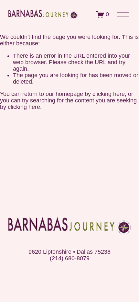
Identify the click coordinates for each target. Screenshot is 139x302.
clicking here (108, 94)
